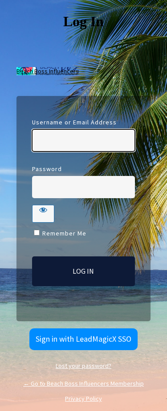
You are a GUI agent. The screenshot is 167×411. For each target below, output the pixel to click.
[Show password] (43, 214)
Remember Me (64, 233)
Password (47, 169)
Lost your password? (83, 366)
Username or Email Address (74, 122)
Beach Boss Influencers (47, 71)
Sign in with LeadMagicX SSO (83, 339)
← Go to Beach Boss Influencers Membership (83, 383)
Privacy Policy (83, 399)
